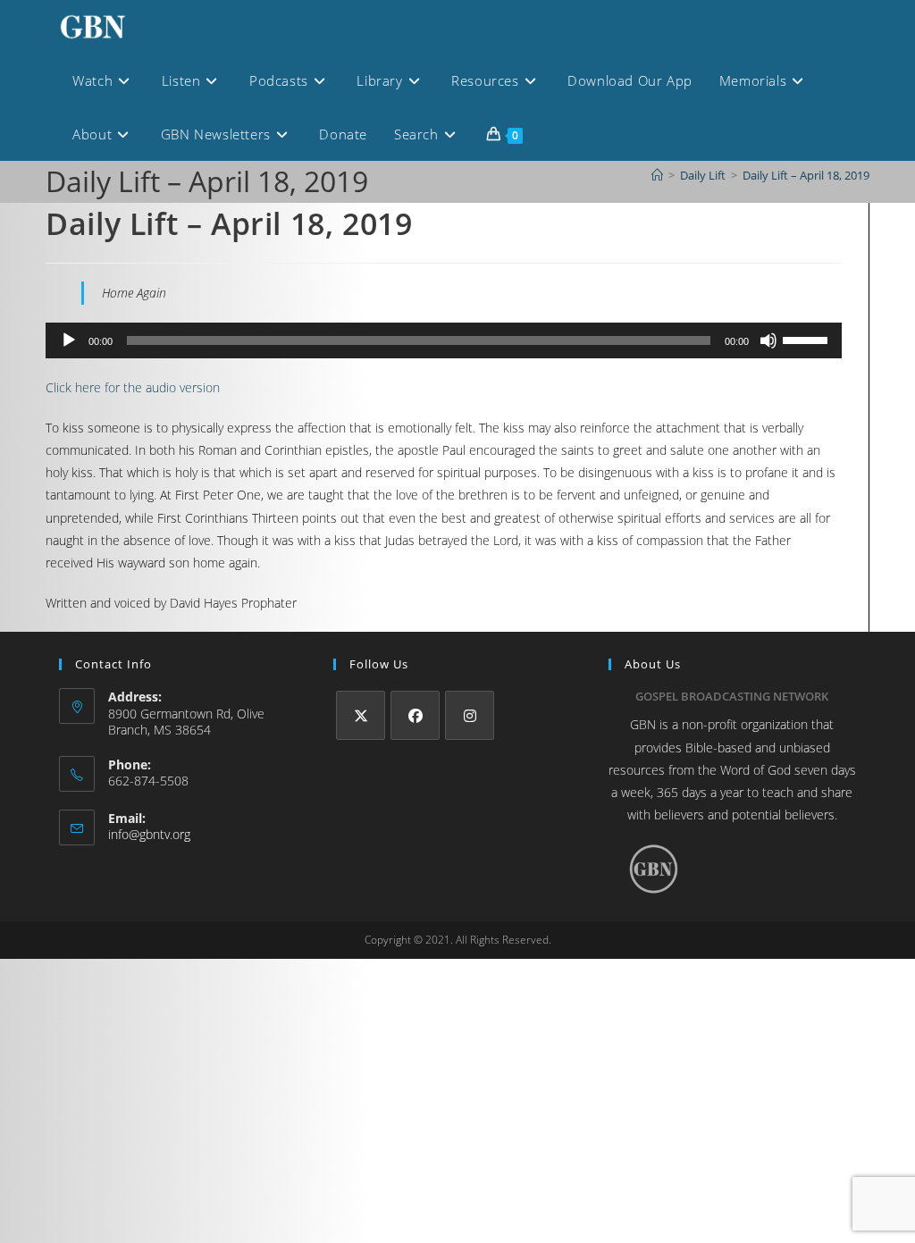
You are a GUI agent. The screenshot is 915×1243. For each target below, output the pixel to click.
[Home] (657, 175)
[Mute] (768, 340)
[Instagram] (469, 715)
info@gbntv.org (149, 834)
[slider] (808, 339)
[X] (360, 715)
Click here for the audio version (133, 387)
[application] (444, 340)
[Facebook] (415, 715)
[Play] (69, 340)
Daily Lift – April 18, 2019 (806, 175)
